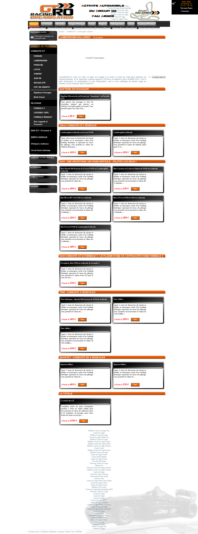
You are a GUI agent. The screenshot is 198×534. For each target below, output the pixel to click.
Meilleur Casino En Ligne (119, 10)
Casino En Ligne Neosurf (99, 502)
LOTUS (37, 69)
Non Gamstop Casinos (149, 28)
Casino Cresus (99, 478)
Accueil (61, 32)
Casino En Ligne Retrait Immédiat (119, 8)
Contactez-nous (34, 532)
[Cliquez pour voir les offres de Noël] (95, 20)
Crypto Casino (99, 448)
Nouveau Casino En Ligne (99, 463)
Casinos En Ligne (99, 524)
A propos (61, 532)
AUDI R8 (37, 78)
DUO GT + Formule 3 (41, 130)
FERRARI (38, 56)
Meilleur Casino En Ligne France (99, 442)
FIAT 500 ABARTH (42, 87)
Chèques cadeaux (40, 144)
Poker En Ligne (99, 522)
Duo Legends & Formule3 (41, 123)
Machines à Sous (38, 28)
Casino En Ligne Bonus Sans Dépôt (99, 481)
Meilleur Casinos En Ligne (119, 6)
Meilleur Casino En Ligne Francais (99, 446)
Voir (80, 116)
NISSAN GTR (39, 83)
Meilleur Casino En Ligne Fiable (99, 444)
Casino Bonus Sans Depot (60, 28)
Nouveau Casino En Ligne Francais (99, 468)
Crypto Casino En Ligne (99, 507)
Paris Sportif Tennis (99, 461)
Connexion (185, 11)
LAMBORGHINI (40, 61)
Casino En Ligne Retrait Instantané (99, 505)
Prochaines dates (38, 32)
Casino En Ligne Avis (99, 526)
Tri (150, 77)
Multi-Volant (39, 97)
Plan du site (70, 532)
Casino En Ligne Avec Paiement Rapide (92, 28)
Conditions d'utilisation (49, 532)
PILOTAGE (36, 103)
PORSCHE (38, 65)
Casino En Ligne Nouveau (99, 474)
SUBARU (38, 74)
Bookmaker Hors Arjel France (99, 515)
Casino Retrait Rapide (99, 457)
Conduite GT (71, 32)
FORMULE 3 (39, 108)
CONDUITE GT (38, 51)
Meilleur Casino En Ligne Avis (99, 431)
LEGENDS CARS (41, 113)
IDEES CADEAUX (39, 137)
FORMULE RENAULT (43, 117)
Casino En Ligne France (119, 19)
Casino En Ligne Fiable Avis (99, 437)
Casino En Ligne (119, 17)
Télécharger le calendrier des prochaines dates (44, 37)
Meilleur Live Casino (99, 487)
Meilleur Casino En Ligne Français (99, 470)
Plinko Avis (99, 465)
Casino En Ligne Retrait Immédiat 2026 (99, 489)
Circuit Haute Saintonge (40, 150)
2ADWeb (78, 532)
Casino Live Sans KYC (99, 500)
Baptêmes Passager (42, 93)
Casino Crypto (99, 513)
